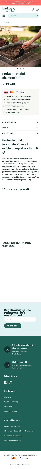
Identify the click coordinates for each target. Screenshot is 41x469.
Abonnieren (13, 325)
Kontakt (7, 397)
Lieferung (8, 406)
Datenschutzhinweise (13, 436)
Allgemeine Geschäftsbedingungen (18, 431)
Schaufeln (7, 22)
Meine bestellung (11, 402)
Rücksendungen (10, 411)
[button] (2, 15)
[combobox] (23, 15)
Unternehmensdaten (12, 441)
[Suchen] (37, 15)
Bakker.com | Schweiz (26, 464)
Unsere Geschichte (12, 426)
